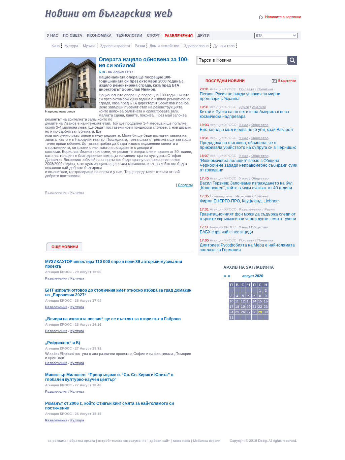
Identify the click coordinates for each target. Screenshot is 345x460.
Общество (260, 125)
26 (243, 312)
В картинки (287, 80)
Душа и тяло (223, 46)
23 (266, 306)
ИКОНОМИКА (99, 35)
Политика (265, 89)
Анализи (259, 107)
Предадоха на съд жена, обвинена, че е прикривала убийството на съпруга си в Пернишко (248, 145)
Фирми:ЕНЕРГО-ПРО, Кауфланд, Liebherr (239, 201)
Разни (140, 46)
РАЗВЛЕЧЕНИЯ (179, 36)
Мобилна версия (206, 440)
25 (237, 312)
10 (231, 301)
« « (226, 275)
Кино (56, 46)
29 (260, 312)
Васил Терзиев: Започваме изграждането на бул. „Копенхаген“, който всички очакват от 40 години (246, 185)
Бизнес (263, 196)
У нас (243, 125)
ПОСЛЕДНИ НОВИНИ (225, 81)
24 (231, 312)
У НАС (52, 35)
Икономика (245, 196)
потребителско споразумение (122, 440)
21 (254, 306)
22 (260, 306)
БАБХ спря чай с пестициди (226, 232)
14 (254, 301)
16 (266, 301)
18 (237, 306)
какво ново (181, 440)
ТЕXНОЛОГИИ (129, 35)
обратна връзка (82, 440)
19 (243, 306)
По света (246, 89)
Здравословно (196, 46)
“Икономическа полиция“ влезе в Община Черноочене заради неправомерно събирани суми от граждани (248, 165)
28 (254, 312)
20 (249, 306)
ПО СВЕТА (72, 35)
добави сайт (160, 440)
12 (243, 301)
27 (249, 312)
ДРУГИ (203, 35)
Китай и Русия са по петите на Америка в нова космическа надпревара (244, 114)
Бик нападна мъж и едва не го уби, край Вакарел (246, 129)
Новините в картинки (283, 17)
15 (260, 301)
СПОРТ (153, 35)
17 (231, 306)
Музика (89, 46)
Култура (71, 46)
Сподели (185, 185)
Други (244, 107)
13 (249, 301)
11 (237, 301)
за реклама (57, 440)
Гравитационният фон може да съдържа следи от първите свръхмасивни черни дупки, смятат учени (248, 216)
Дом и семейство (164, 46)
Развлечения (56, 192)
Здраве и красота (115, 46)
